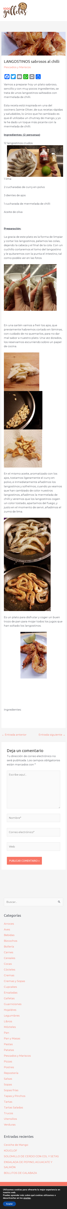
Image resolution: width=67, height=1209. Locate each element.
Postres (9, 1067)
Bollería (9, 946)
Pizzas (8, 1061)
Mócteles (10, 1026)
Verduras (10, 1124)
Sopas (8, 1084)
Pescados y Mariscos (17, 67)
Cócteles (9, 969)
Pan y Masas (12, 1038)
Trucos (8, 1113)
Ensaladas (10, 992)
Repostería (11, 1073)
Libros (8, 1021)
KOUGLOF (10, 1150)
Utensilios (10, 1118)
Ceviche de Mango (16, 1144)
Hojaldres (10, 1009)
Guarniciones (13, 1004)
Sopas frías (11, 1090)
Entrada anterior (14, 734)
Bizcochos (10, 940)
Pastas (8, 1044)
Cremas (9, 975)
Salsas (8, 1078)
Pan (6, 1032)
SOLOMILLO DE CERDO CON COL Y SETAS (31, 1156)
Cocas (8, 963)
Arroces (9, 923)
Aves (7, 929)
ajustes (27, 1198)
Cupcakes (10, 986)
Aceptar (9, 1204)
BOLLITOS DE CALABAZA (20, 1172)
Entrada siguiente (52, 734)
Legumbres (12, 1015)
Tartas (8, 1101)
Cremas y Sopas (14, 981)
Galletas (9, 998)
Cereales (9, 958)
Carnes (8, 952)
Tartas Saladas (13, 1107)
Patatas (9, 1050)
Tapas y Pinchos (14, 1096)
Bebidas (9, 935)
